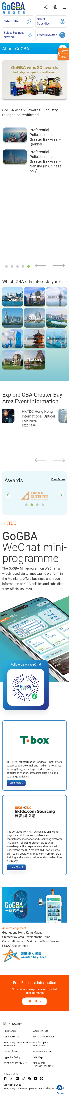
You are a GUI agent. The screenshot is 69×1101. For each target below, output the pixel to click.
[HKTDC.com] (34, 1025)
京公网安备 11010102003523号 (43, 1065)
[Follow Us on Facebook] (5, 1078)
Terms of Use (10, 1051)
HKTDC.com (9, 1031)
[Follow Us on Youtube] (35, 1078)
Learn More (15, 783)
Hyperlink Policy (11, 1057)
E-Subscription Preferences (40, 1044)
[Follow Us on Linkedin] (17, 1078)
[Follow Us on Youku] (41, 1078)
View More (58, 479)
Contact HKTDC (11, 1036)
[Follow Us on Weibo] (23, 1078)
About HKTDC (40, 1031)
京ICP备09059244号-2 (15, 1063)
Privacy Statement (42, 1051)
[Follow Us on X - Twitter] (11, 1078)
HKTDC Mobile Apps (43, 1036)
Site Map (38, 1057)
